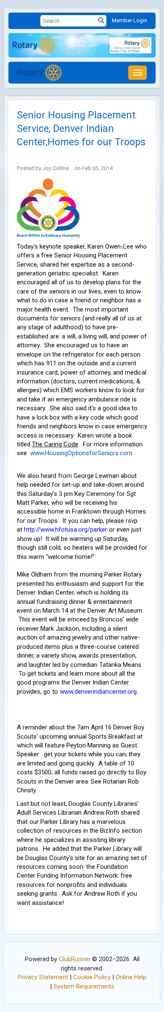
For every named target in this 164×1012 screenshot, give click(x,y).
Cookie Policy (92, 977)
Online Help (131, 977)
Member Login (129, 20)
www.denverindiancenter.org (98, 691)
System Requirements (83, 986)
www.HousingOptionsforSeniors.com (81, 453)
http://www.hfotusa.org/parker (65, 529)
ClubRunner (74, 959)
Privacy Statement (43, 977)
